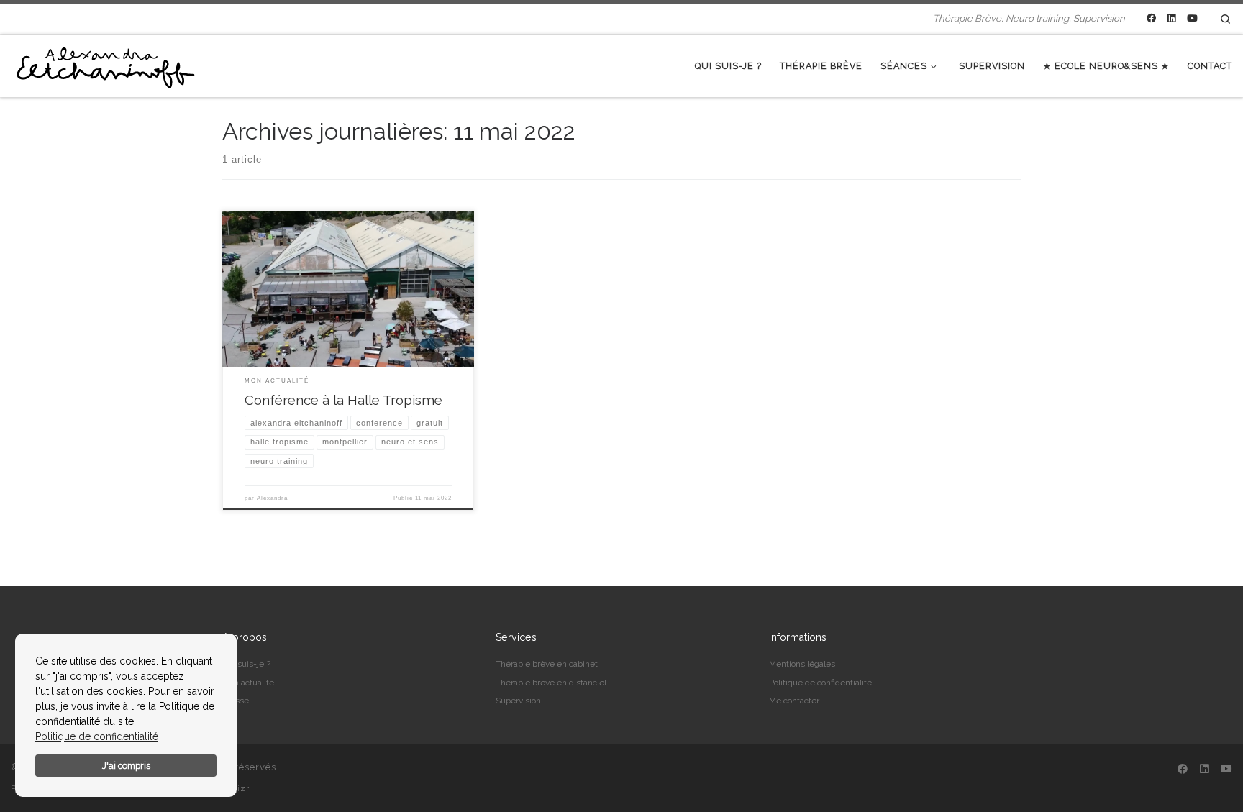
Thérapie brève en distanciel (551, 683)
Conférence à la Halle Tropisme (343, 400)
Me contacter (794, 700)
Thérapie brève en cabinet (547, 664)
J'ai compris (126, 765)
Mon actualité (248, 683)
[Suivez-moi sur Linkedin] (1171, 19)
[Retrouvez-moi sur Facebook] (1151, 19)
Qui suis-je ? (246, 664)
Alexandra (272, 498)
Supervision (518, 700)
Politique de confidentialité (96, 736)
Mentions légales (802, 664)
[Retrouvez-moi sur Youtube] (1192, 19)
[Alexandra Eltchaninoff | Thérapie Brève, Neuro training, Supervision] (104, 63)
